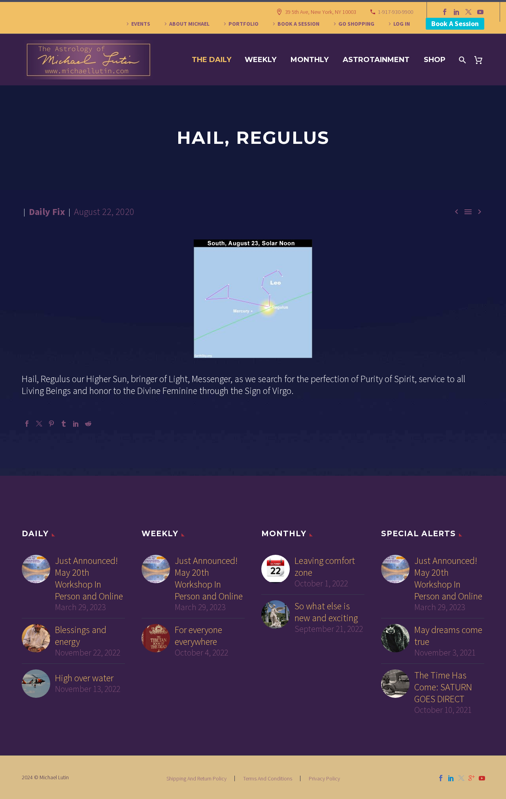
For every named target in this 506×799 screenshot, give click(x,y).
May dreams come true (448, 636)
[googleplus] (471, 778)
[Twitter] (468, 12)
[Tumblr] (63, 423)
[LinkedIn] (457, 12)
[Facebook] (445, 12)
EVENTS (140, 23)
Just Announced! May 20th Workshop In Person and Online (89, 578)
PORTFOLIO (243, 23)
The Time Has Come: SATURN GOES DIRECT (443, 687)
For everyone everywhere (198, 636)
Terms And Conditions (267, 778)
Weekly (260, 59)
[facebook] (441, 778)
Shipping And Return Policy (196, 778)
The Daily (211, 59)
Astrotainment (376, 59)
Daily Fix (47, 211)
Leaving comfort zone (325, 567)
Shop (435, 59)
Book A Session (455, 23)
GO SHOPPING (356, 23)
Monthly (310, 59)
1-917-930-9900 (395, 11)
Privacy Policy (324, 778)
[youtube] (482, 778)
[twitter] (461, 778)
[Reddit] (88, 423)
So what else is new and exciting (326, 612)
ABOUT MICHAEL (189, 23)
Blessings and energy (80, 636)
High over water (84, 678)
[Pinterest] (51, 423)
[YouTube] (480, 12)
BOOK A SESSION (298, 23)
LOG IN (401, 23)
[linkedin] (451, 778)
